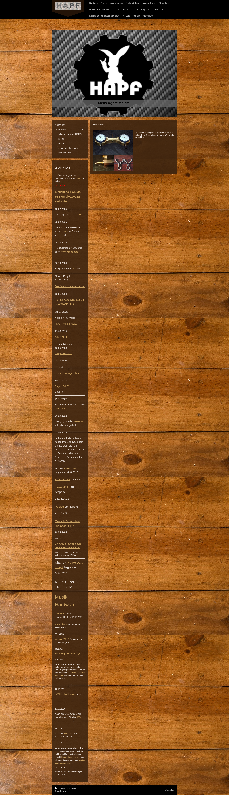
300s (79, 717)
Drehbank (60, 408)
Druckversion (62, 789)
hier (56, 774)
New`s (79, 178)
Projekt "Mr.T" (62, 386)
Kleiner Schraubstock (70, 757)
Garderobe (60, 614)
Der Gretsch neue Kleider (70, 286)
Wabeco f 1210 (62, 639)
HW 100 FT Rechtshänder (65, 694)
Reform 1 (67, 733)
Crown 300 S (61, 624)
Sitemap (72, 789)
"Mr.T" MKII (61, 336)
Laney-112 (61, 487)
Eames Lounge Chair (67, 373)
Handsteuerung (63, 479)
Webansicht (169, 790)
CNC (79, 214)
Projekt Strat (70, 468)
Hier (64, 231)
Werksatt (78, 421)
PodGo (59, 506)
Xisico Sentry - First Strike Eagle (67, 654)
